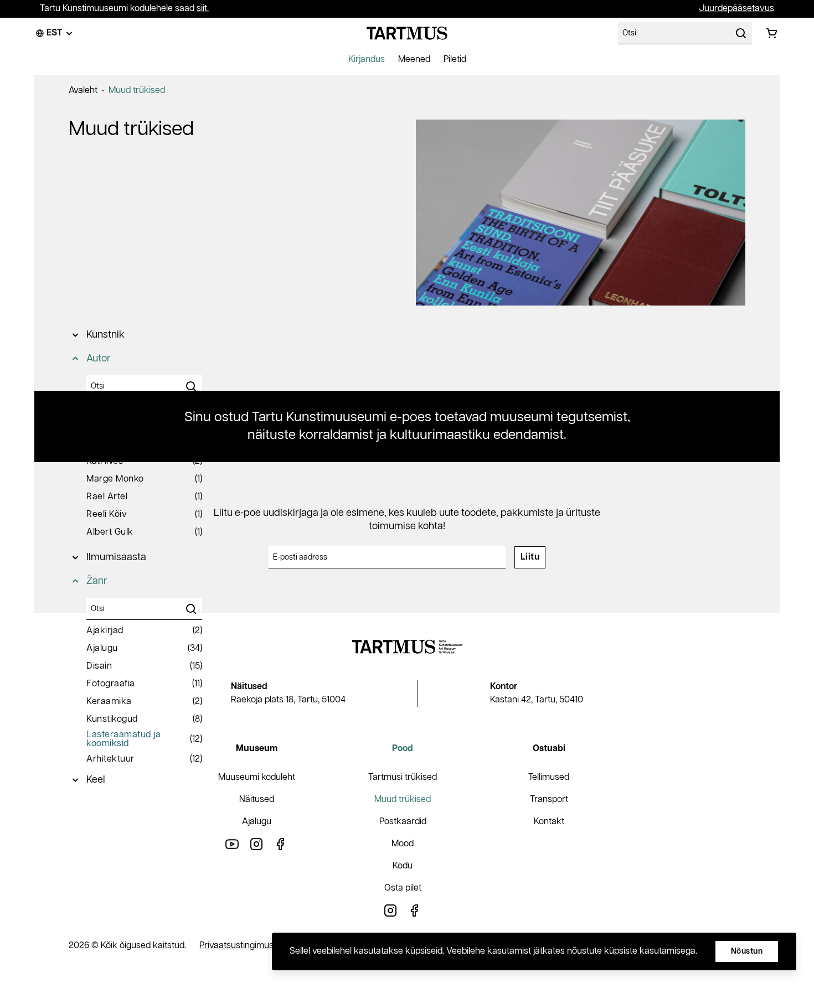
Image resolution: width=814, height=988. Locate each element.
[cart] (772, 33)
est (55, 33)
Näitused (256, 799)
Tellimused (548, 777)
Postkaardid (402, 821)
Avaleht (83, 90)
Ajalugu (256, 821)
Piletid (455, 59)
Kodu (403, 866)
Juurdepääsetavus (736, 8)
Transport (549, 799)
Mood (402, 844)
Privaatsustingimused (241, 945)
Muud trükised (137, 90)
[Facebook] (280, 844)
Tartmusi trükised (402, 777)
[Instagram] (256, 844)
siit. (203, 8)
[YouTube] (232, 844)
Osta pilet (402, 888)
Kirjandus (366, 59)
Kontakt (549, 821)
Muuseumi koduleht (256, 777)
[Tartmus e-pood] (407, 33)
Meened (414, 59)
